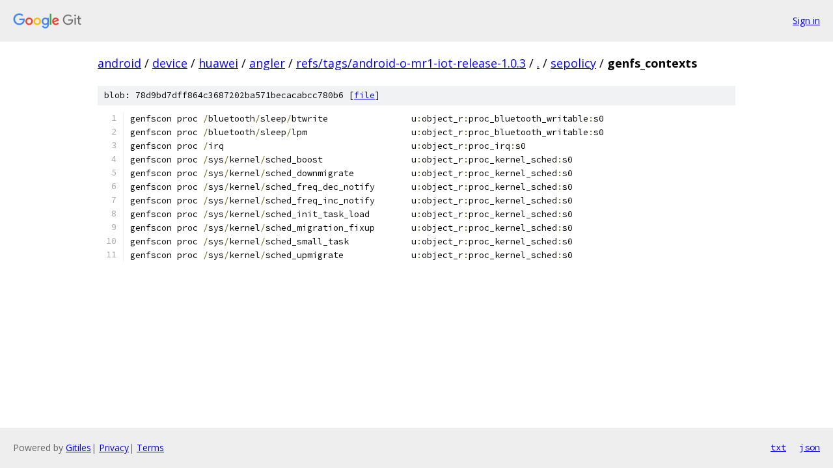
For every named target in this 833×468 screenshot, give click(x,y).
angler (267, 63)
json (809, 447)
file (364, 95)
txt (778, 447)
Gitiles (78, 447)
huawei (218, 63)
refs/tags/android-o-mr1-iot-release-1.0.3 (411, 63)
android (119, 63)
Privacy (114, 447)
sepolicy (573, 63)
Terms (150, 447)
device (169, 63)
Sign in (806, 20)
